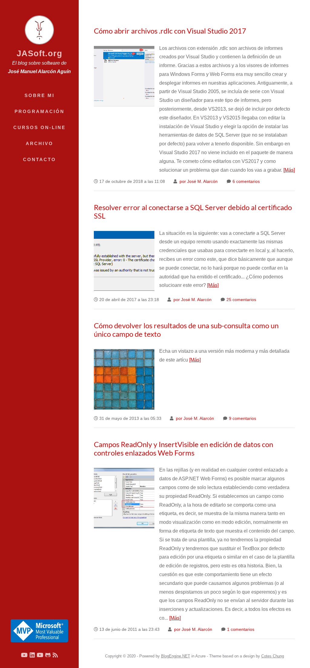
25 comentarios (240, 299)
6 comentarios (245, 181)
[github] (48, 655)
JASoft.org (39, 53)
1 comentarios (240, 629)
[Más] (289, 170)
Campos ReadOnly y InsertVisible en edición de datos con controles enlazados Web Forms (183, 448)
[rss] (55, 655)
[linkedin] (32, 655)
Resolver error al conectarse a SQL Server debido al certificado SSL (193, 211)
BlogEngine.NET (175, 656)
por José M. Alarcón (198, 181)
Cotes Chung (272, 656)
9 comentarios (242, 418)
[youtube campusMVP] (40, 655)
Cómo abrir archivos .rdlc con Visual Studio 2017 (170, 30)
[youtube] (24, 655)
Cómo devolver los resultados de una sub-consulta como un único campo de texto (186, 329)
